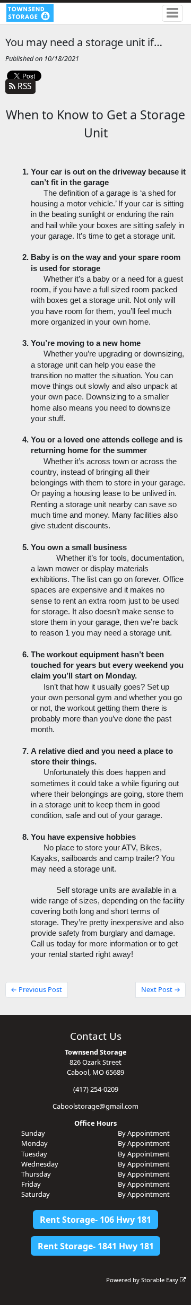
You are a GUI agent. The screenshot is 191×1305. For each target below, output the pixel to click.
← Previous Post (36, 989)
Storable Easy (160, 1280)
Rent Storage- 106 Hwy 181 (95, 1219)
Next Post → (160, 989)
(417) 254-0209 (95, 1089)
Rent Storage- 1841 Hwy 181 (96, 1246)
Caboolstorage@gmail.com (95, 1106)
